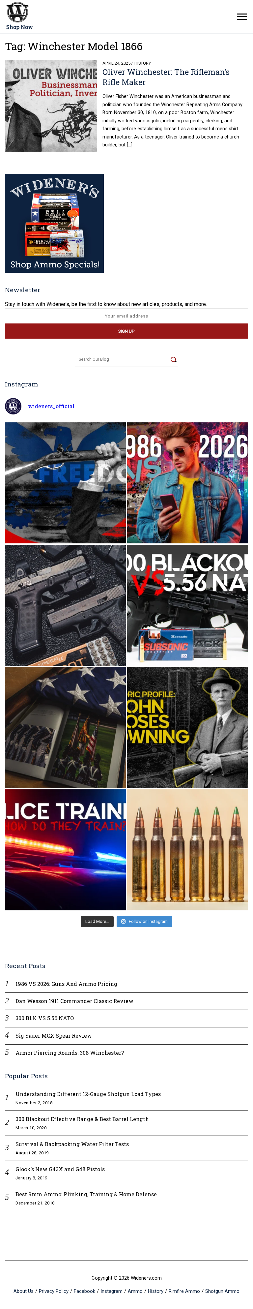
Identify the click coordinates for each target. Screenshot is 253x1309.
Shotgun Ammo (222, 1291)
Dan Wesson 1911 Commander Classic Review (74, 1000)
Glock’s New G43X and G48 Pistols (60, 1169)
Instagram (111, 1291)
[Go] (173, 359)
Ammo (135, 1291)
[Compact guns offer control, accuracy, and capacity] (65, 605)
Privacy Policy (54, 1291)
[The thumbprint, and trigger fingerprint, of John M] (187, 727)
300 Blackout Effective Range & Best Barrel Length (82, 1118)
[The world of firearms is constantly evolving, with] (187, 849)
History (142, 63)
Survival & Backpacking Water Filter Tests (72, 1144)
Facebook (84, 1291)
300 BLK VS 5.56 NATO (44, 1018)
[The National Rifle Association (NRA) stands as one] (65, 482)
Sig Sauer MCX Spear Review (53, 1035)
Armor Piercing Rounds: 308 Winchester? (69, 1052)
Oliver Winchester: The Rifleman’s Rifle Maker (166, 77)
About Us (24, 1291)
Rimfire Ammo (184, 1291)
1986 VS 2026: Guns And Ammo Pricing (66, 983)
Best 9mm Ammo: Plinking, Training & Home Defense (86, 1194)
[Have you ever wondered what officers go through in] (65, 849)
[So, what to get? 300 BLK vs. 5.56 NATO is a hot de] (187, 605)
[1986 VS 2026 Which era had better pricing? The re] (187, 482)
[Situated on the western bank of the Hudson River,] (65, 727)
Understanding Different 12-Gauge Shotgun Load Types (88, 1093)
